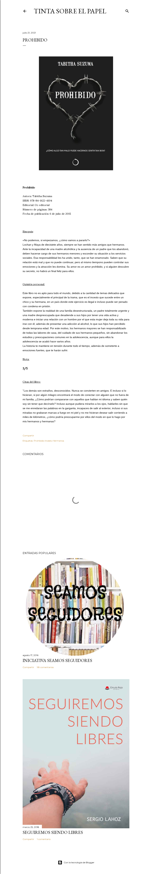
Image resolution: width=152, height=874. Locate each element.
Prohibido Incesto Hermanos (49, 440)
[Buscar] (127, 10)
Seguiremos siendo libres (53, 832)
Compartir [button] (28, 435)
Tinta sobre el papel (70, 11)
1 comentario (44, 839)
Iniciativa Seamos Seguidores (57, 660)
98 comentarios (45, 667)
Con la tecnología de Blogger (79, 862)
